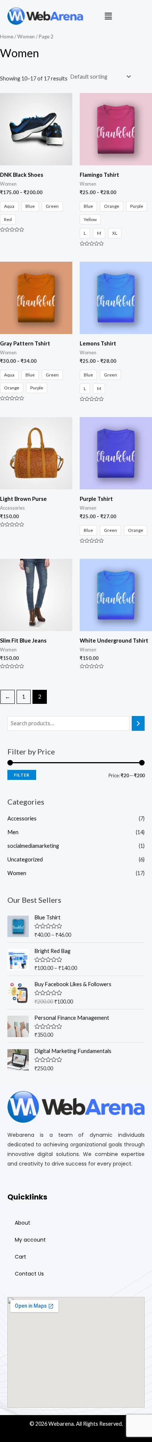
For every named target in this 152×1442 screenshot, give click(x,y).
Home (6, 36)
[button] (108, 16)
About (22, 1222)
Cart (20, 1256)
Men (12, 832)
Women (16, 873)
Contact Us (29, 1273)
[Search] (138, 723)
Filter (22, 774)
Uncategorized (25, 859)
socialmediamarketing (33, 846)
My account (30, 1239)
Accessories (22, 818)
